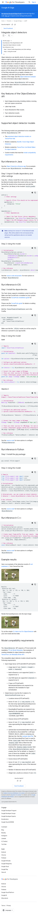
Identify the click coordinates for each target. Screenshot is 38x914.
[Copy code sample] (35, 192)
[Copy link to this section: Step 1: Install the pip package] (27, 454)
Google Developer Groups (8, 813)
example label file (27, 736)
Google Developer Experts (8, 816)
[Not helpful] (15, 24)
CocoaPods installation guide (20, 297)
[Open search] (29, 2)
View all (3, 872)
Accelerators (5, 819)
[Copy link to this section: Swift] (6, 340)
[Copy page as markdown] (9, 35)
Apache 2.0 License (16, 795)
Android (3, 852)
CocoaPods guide (16, 303)
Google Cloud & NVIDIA (7, 822)
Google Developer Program (8, 810)
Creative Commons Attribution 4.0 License (14, 793)
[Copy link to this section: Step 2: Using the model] (22, 244)
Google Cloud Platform (7, 892)
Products (9, 21)
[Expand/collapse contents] (11, 41)
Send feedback (8, 28)
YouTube (3, 844)
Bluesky (3, 832)
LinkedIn (3, 838)
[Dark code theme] (32, 192)
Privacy (9, 905)
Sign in (34, 2)
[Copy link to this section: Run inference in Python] (26, 450)
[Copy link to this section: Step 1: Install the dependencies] (29, 290)
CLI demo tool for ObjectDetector (23, 631)
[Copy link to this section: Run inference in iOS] (22, 285)
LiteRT (25, 21)
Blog (2, 830)
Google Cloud (5, 866)
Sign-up (7, 16)
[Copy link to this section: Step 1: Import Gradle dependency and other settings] (14, 176)
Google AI (4, 895)
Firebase (3, 858)
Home (3, 21)
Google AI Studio (6, 860)
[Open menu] (3, 2)
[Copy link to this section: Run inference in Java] (23, 162)
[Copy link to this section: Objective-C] (10, 389)
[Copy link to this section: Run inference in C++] (23, 518)
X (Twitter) (4, 841)
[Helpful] (12, 24)
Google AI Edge (7, 8)
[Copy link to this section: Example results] (18, 560)
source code (10, 440)
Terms (3, 905)
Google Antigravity (6, 863)
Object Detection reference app (16, 166)
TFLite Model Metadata (15, 650)
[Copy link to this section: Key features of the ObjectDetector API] (6, 97)
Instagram (4, 835)
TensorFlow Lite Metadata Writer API (12, 654)
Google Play (4, 869)
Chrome (3, 855)
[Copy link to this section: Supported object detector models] (3, 126)
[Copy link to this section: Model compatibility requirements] (3, 643)
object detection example (28, 77)
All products (4, 898)
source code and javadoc (14, 276)
